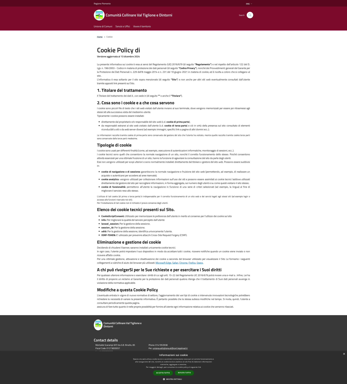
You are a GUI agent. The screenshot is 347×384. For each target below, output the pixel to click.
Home (99, 36)
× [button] (344, 354)
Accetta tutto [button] (163, 373)
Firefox (192, 263)
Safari (175, 263)
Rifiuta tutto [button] (184, 373)
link (199, 367)
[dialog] (173, 367)
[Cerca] (250, 15)
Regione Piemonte (102, 3)
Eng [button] (248, 3)
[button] (173, 379)
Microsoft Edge (163, 263)
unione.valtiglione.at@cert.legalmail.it (170, 348)
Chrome (183, 263)
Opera (200, 263)
